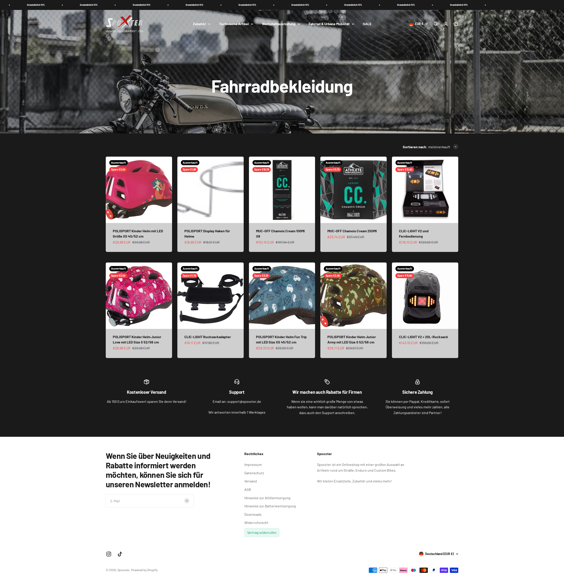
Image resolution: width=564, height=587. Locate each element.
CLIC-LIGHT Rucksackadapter (207, 337)
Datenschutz (254, 473)
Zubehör (199, 24)
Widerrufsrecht (256, 522)
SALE (367, 24)
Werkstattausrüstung (278, 24)
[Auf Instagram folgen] (109, 554)
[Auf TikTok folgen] (120, 554)
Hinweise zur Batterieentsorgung (270, 506)
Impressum (253, 464)
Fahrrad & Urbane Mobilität (329, 24)
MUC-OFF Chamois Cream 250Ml (352, 231)
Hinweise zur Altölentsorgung (267, 498)
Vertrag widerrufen (261, 532)
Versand (250, 481)
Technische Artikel (234, 24)
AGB (247, 489)
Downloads (253, 514)
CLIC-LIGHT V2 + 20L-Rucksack (423, 337)
